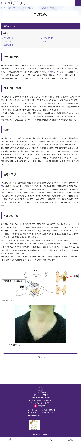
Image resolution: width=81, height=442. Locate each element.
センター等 (21, 8)
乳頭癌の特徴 (8, 45)
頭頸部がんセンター (33, 8)
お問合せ (10, 441)
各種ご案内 (71, 441)
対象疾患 (44, 8)
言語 (50, 441)
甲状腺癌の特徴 (48, 38)
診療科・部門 (11, 8)
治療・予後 (8, 41)
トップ (3, 8)
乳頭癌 (52, 71)
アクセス (30, 441)
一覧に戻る (40, 356)
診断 (44, 41)
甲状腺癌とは (8, 38)
